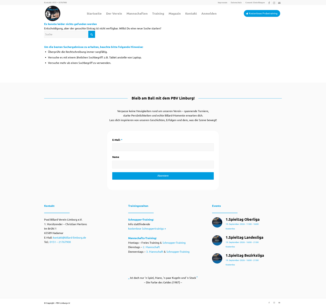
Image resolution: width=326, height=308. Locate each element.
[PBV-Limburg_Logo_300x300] (52, 13)
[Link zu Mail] (279, 2)
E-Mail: (117, 139)
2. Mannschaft (151, 247)
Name (115, 157)
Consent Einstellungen (255, 3)
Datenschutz (236, 3)
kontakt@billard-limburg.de (69, 237)
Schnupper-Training (174, 242)
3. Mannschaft (154, 251)
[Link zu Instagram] (274, 2)
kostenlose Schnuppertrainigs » (147, 228)
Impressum (222, 3)
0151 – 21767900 (59, 3)
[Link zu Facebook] (269, 2)
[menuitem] (222, 2)
